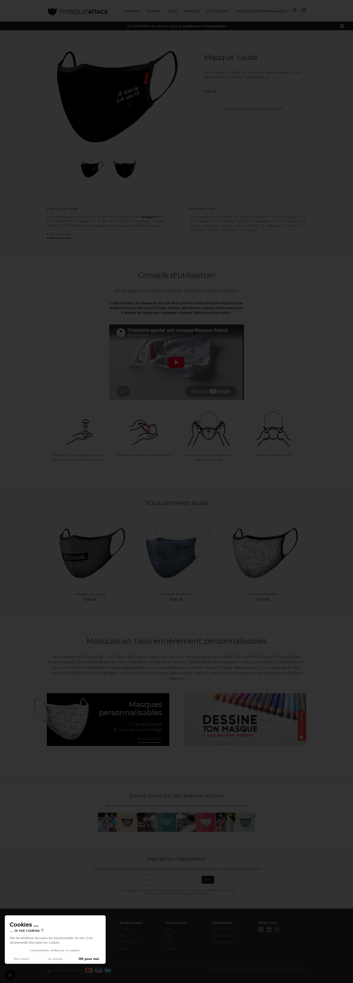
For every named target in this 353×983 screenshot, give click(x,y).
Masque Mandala (263, 594)
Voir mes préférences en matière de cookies (235, 969)
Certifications (220, 929)
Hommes (132, 11)
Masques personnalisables (262, 11)
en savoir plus (151, 738)
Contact (171, 949)
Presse (124, 949)
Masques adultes (223, 942)
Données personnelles (273, 969)
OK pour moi (89, 959)
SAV (168, 936)
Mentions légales (296, 969)
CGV (169, 942)
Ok (207, 880)
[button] (10, 975)
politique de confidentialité (193, 893)
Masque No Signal (90, 594)
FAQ (168, 929)
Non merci (21, 959)
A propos (125, 929)
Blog (122, 936)
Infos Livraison (128, 942)
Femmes (153, 11)
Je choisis (55, 959)
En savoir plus (60, 234)
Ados (172, 11)
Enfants (192, 11)
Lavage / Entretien (224, 936)
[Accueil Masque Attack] (77, 11)
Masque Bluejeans (176, 594)
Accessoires (218, 11)
